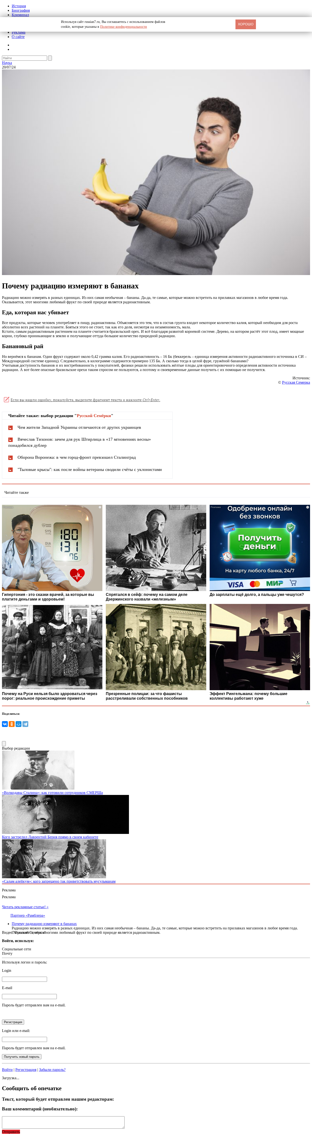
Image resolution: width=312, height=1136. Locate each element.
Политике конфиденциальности (123, 27)
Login (6, 970)
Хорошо (246, 24)
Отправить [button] (11, 1132)
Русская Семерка (296, 382)
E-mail (7, 988)
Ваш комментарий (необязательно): (40, 1108)
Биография (21, 10)
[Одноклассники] (12, 724)
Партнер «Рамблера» (27, 915)
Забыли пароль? (52, 1070)
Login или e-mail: (16, 1031)
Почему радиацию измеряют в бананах (44, 924)
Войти (7, 1070)
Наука (7, 63)
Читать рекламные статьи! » (25, 907)
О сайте (18, 37)
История (19, 6)
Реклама (18, 32)
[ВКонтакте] (5, 724)
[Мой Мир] (18, 724)
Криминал (20, 15)
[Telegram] (25, 724)
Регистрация (25, 1070)
